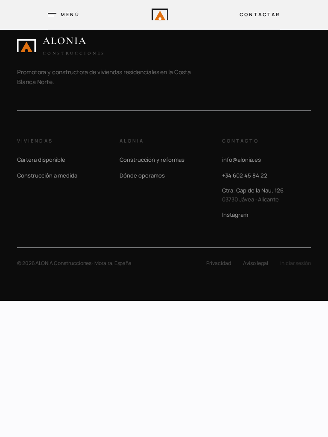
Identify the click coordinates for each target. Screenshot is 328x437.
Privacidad (218, 263)
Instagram (235, 214)
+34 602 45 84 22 (244, 175)
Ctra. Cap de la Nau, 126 (253, 194)
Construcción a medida (47, 175)
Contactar (260, 14)
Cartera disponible (41, 159)
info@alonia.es (241, 159)
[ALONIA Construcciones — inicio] (160, 14)
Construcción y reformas (152, 159)
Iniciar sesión (295, 263)
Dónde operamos (142, 175)
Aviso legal (255, 263)
